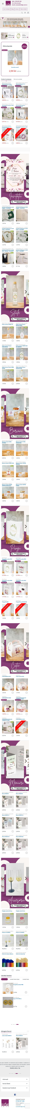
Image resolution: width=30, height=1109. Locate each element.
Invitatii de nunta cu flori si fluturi (7, 228)
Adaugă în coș (12, 100)
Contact (17, 9)
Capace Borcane (16, 997)
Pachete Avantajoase (6, 79)
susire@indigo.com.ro (21, 1106)
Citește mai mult (12, 143)
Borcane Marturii (19, 440)
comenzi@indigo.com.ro (21, 5)
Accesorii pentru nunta (20, 931)
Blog (12, 9)
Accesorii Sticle (4, 909)
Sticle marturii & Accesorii (21, 324)
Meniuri (3, 792)
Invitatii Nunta (4, 205)
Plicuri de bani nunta (22, 1034)
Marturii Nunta (4, 82)
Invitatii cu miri (10, 248)
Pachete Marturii (19, 82)
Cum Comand (6, 9)
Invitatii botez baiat (14, 979)
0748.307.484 (18, 1)
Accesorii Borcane (5, 952)
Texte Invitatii (23, 9)
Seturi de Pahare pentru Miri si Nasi (21, 932)
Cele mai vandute (18, 79)
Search (22, 13)
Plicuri (17, 1034)
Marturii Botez (4, 323)
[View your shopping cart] (28, 13)
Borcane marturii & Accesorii (7, 440)
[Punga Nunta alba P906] (8, 988)
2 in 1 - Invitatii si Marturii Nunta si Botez (22, 206)
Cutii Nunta (4, 675)
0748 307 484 (20, 1101)
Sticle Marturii (11, 104)
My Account (25, 13)
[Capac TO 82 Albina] (8, 1002)
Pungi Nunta (4, 557)
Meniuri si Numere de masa (7, 793)
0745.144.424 (17, 3)
